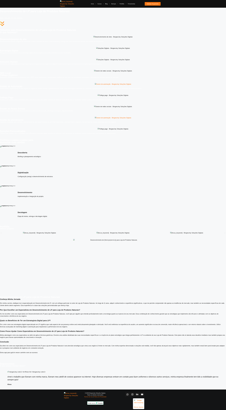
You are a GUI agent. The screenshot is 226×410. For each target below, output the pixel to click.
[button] (1, 233)
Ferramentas (131, 4)
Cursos (100, 4)
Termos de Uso (88, 396)
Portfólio (122, 4)
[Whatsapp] (127, 394)
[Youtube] (142, 394)
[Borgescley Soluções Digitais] (67, 3)
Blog (106, 4)
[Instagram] (132, 394)
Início (92, 4)
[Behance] (137, 394)
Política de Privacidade (100, 396)
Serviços (113, 4)
